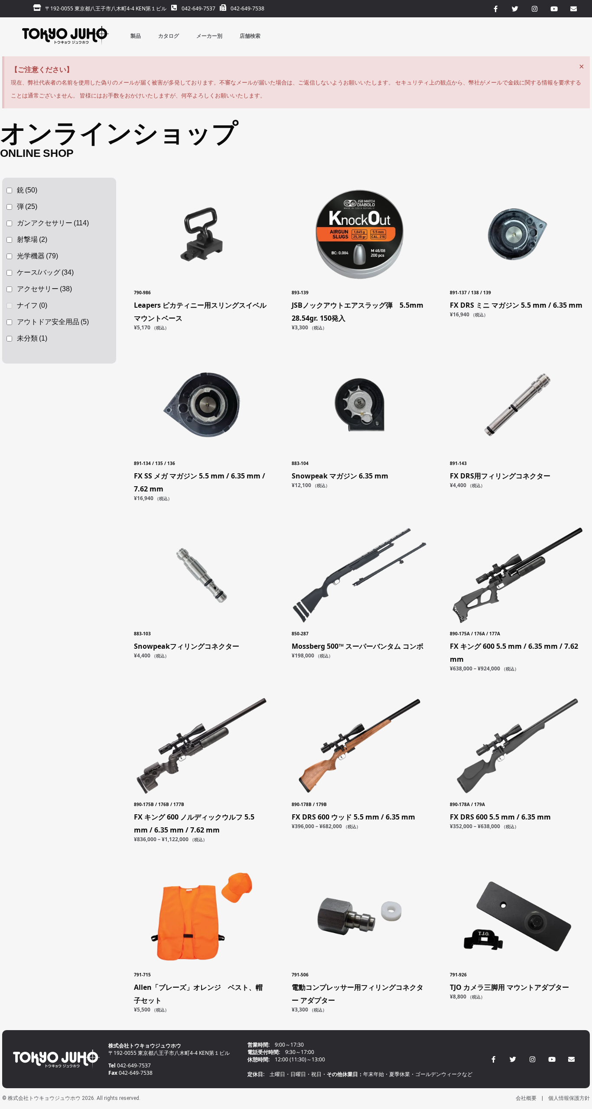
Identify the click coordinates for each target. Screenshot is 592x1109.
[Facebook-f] (493, 1059)
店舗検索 (250, 35)
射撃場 (32, 239)
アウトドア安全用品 (53, 321)
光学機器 (37, 256)
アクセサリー (44, 289)
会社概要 (526, 1098)
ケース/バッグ (45, 272)
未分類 (32, 338)
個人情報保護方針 (569, 1098)
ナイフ (32, 305)
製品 (135, 35)
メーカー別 (209, 35)
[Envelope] (571, 1059)
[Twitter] (513, 1059)
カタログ (168, 35)
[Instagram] (532, 1059)
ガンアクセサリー (53, 223)
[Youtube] (552, 1059)
